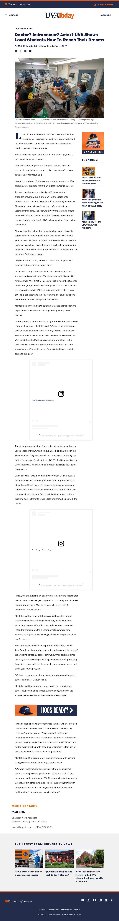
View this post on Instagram (43, 400)
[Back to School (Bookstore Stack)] (93, 143)
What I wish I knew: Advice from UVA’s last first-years (91, 180)
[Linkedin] (106, 901)
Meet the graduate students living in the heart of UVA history (92, 202)
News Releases (53, 910)
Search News (105, 4)
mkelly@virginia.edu (39, 46)
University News (24, 29)
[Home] (59, 15)
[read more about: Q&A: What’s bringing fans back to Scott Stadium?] (59, 859)
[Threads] (111, 901)
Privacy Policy (66, 910)
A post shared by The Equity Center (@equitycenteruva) (61, 436)
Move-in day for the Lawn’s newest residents (91, 224)
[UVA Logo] (18, 901)
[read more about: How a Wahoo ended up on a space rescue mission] (29, 859)
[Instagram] (100, 901)
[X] (88, 901)
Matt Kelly (18, 812)
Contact (77, 910)
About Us (42, 910)
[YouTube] (82, 901)
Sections (13, 15)
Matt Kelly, (23, 46)
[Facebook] (94, 901)
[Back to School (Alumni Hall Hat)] (46, 716)
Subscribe (106, 15)
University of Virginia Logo (17, 4)
